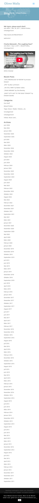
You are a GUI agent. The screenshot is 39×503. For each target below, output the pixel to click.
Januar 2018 (7, 295)
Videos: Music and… (10, 117)
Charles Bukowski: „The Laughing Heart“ (18, 44)
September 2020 (9, 231)
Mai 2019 (7, 266)
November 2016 (9, 332)
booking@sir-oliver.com (18, 490)
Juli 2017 (6, 312)
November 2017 (9, 300)
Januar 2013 (7, 444)
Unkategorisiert (9, 30)
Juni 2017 (7, 315)
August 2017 (8, 309)
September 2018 (9, 280)
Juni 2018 (7, 283)
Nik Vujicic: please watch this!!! (14, 26)
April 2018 (7, 286)
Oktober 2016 (8, 335)
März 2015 (7, 381)
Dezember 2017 (9, 297)
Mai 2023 (7, 185)
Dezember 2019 (9, 249)
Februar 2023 (8, 188)
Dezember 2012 (9, 447)
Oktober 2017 (8, 303)
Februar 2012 (8, 467)
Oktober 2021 (8, 211)
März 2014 (7, 409)
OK (19, 500)
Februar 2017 (8, 326)
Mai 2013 (7, 435)
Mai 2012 (7, 458)
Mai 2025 (7, 142)
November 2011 (9, 476)
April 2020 (7, 237)
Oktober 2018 (8, 277)
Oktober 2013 (8, 421)
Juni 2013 (7, 432)
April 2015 (7, 378)
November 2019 (9, 251)
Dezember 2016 (9, 329)
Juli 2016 (6, 343)
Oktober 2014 (8, 395)
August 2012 (8, 452)
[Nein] (37, 498)
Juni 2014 (7, 407)
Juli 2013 (6, 430)
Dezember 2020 (9, 226)
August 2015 (8, 366)
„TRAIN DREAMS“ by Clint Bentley (14, 90)
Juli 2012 (6, 455)
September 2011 (9, 481)
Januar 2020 (7, 246)
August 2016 (8, 340)
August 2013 (8, 427)
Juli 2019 (6, 260)
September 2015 (9, 363)
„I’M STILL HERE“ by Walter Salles (14, 88)
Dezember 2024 (9, 148)
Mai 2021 (7, 217)
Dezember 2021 (9, 205)
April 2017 (7, 320)
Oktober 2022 (8, 194)
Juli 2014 (6, 404)
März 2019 (7, 269)
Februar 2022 (8, 203)
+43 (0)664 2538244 (28, 492)
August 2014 (8, 401)
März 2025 (7, 145)
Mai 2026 (7, 128)
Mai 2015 (7, 375)
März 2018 (7, 289)
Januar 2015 (7, 386)
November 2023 (9, 174)
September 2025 (9, 137)
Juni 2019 (7, 263)
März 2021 (7, 220)
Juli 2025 (6, 139)
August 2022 (8, 197)
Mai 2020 (7, 234)
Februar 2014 (8, 412)
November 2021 (9, 208)
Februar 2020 (8, 243)
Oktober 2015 (8, 361)
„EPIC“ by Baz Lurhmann (11, 85)
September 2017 (9, 306)
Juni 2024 (7, 162)
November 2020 (9, 228)
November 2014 (9, 392)
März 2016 (7, 352)
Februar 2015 (8, 384)
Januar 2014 (7, 415)
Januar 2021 (7, 223)
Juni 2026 (7, 125)
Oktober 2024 (8, 154)
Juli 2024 (6, 160)
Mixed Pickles (25, 28)
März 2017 (7, 323)
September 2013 (9, 424)
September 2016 (9, 338)
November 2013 (9, 418)
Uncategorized (8, 112)
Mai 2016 (7, 346)
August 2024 (8, 157)
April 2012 (7, 461)
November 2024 (9, 151)
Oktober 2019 (8, 254)
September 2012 (9, 450)
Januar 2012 (7, 470)
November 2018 (9, 274)
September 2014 (9, 398)
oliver (8, 28)
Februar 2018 (8, 292)
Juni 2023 (7, 182)
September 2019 (9, 257)
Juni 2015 (7, 372)
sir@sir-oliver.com (10, 492)
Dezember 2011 (9, 473)
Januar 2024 (7, 168)
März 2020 (7, 240)
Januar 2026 (7, 131)
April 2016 (7, 349)
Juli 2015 (6, 369)
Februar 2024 (8, 165)
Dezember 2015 (9, 358)
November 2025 (9, 134)
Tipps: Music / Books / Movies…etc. (15, 109)
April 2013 (7, 438)
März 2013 (7, 441)
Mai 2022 (7, 200)
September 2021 (9, 214)
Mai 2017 (7, 318)
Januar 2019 (7, 272)
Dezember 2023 (9, 171)
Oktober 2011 (8, 478)
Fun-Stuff (7, 103)
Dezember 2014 (9, 389)
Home (12, 13)
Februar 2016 (8, 355)
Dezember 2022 (9, 191)
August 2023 (8, 180)
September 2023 (9, 177)
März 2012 (7, 464)
